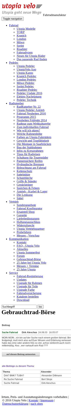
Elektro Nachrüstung (29, 96)
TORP (21, 32)
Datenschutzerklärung (15, 403)
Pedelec (13, 62)
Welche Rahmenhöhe (29, 133)
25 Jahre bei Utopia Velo (31, 262)
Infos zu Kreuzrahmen (30, 150)
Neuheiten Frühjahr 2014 (32, 120)
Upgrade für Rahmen (29, 283)
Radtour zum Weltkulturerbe (34, 123)
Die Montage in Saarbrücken (34, 144)
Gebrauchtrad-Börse (29, 259)
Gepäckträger (25, 184)
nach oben (36, 403)
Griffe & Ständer (27, 181)
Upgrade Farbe (26, 289)
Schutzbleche (25, 177)
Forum (21, 255)
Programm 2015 (26, 116)
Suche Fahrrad (11, 383)
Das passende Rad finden (32, 59)
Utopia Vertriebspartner (30, 228)
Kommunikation (19, 239)
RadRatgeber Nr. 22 (29, 106)
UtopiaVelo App (26, 69)
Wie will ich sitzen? (28, 130)
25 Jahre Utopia (26, 269)
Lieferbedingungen (28, 218)
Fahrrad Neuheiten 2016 (31, 113)
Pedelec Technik (26, 100)
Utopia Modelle (26, 28)
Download (23, 300)
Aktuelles (22, 249)
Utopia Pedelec (26, 66)
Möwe (20, 42)
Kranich (21, 35)
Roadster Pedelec (27, 89)
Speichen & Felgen (28, 188)
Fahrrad (13, 25)
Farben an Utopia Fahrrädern (34, 137)
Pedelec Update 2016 (29, 93)
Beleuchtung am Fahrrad (31, 167)
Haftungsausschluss (28, 222)
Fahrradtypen (25, 52)
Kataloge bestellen (28, 296)
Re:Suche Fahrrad (13, 379)
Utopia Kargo (25, 72)
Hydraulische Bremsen (30, 164)
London (21, 38)
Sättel (20, 198)
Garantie (22, 215)
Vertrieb (14, 201)
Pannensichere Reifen (30, 161)
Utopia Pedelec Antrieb (30, 110)
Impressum (46, 400)
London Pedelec (26, 79)
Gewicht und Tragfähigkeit (33, 140)
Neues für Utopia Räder (31, 55)
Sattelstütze (23, 174)
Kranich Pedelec (26, 76)
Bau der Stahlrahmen (29, 147)
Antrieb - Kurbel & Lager (32, 191)
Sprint (20, 45)
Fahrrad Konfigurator (29, 208)
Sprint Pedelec (25, 86)
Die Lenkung (25, 194)
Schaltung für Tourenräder (32, 157)
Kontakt (21, 242)
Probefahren (24, 232)
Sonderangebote (26, 205)
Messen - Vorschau (28, 235)
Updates (22, 279)
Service (13, 272)
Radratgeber (16, 103)
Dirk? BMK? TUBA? (13, 375)
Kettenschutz (24, 171)
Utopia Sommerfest (28, 252)
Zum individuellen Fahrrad (33, 127)
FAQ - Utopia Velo (28, 245)
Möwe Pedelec (25, 83)
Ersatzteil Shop (26, 211)
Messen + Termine (28, 266)
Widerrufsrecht (25, 225)
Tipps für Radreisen (28, 154)
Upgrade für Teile (27, 286)
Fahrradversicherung (29, 293)
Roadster (22, 49)
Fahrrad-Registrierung (30, 276)
